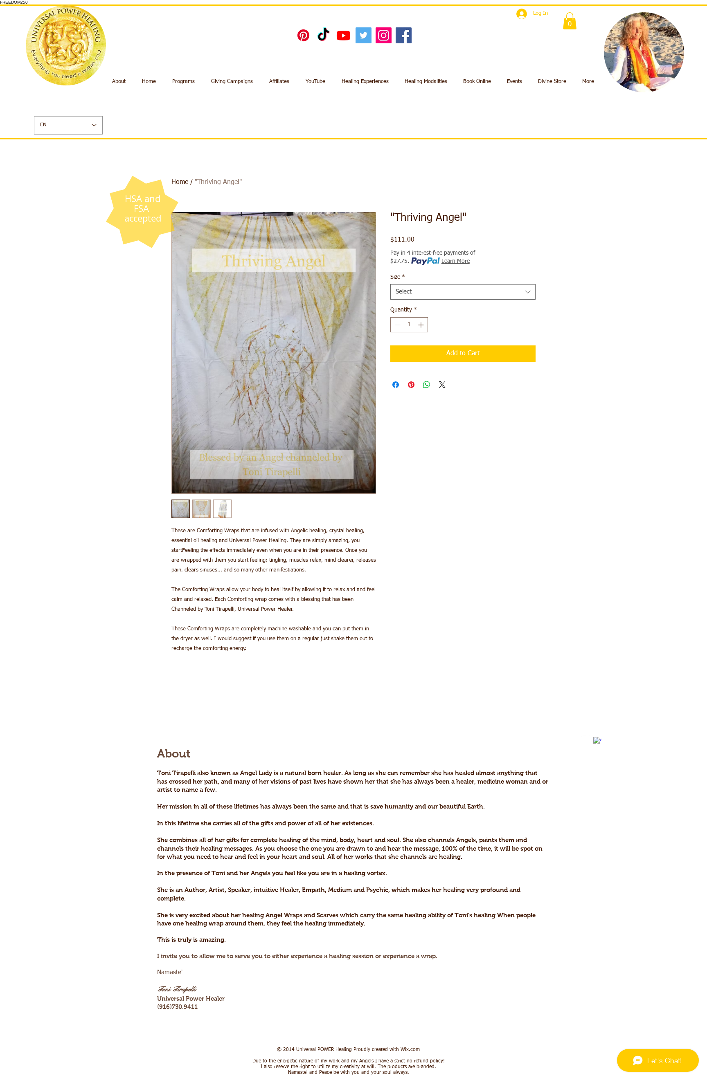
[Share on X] (442, 385)
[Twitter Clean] (585, 737)
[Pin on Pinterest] (411, 385)
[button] (570, 20)
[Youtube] (343, 35)
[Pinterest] (303, 35)
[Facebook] (404, 35)
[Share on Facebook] (396, 385)
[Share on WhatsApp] (427, 385)
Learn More (455, 261)
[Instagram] (384, 35)
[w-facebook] (597, 741)
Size (397, 277)
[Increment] (422, 325)
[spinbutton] (409, 325)
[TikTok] (323, 35)
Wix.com (410, 1049)
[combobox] (463, 292)
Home (179, 182)
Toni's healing (475, 915)
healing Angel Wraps (272, 915)
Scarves (327, 915)
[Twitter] (364, 35)
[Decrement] (397, 325)
